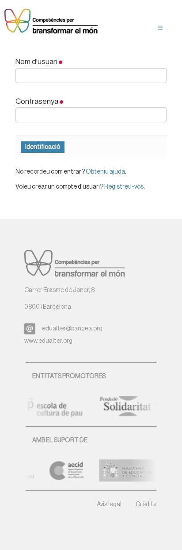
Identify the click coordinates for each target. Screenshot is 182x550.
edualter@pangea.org (72, 329)
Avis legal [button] (109, 504)
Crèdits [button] (146, 504)
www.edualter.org (48, 341)
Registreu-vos (124, 187)
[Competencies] (51, 22)
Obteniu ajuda (105, 172)
